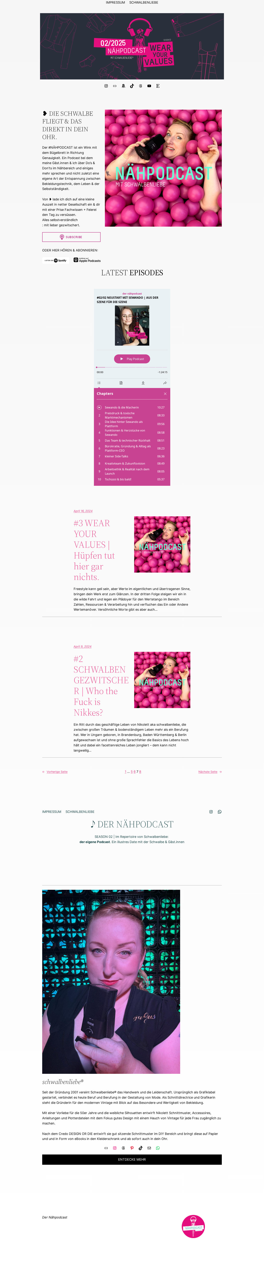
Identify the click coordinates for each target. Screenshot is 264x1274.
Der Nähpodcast (54, 1217)
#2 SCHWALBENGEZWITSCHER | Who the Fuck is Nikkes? (101, 685)
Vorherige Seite (55, 771)
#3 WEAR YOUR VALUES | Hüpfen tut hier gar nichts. (94, 550)
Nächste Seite (210, 771)
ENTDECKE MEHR (132, 1159)
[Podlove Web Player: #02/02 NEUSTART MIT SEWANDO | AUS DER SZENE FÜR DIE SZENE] (132, 387)
